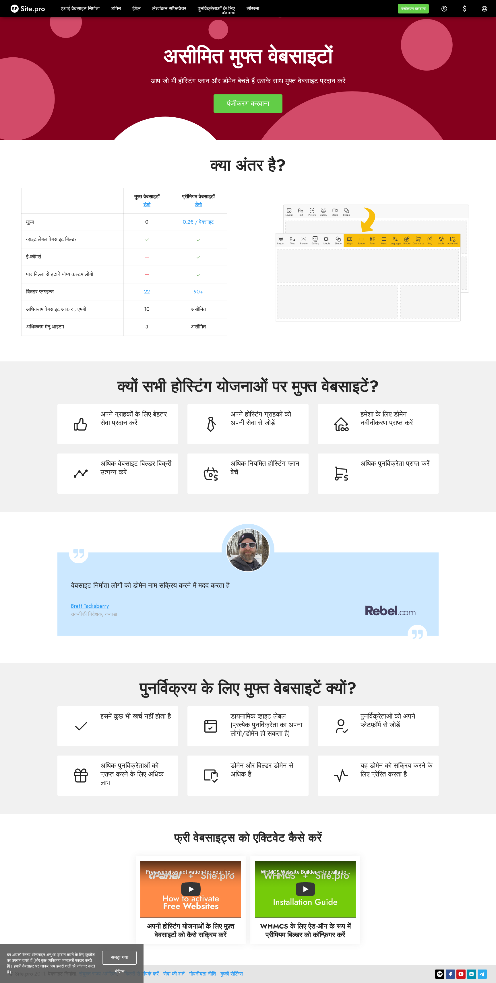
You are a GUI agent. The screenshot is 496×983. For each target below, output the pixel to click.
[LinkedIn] (471, 974)
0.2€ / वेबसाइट (198, 222)
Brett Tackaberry (90, 606)
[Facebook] (450, 974)
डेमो (147, 204)
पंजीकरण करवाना (248, 103)
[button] (413, 8)
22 (147, 291)
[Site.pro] (439, 974)
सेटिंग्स (119, 971)
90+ (198, 291)
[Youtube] (461, 974)
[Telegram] (482, 974)
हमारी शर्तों (63, 966)
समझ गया (119, 957)
